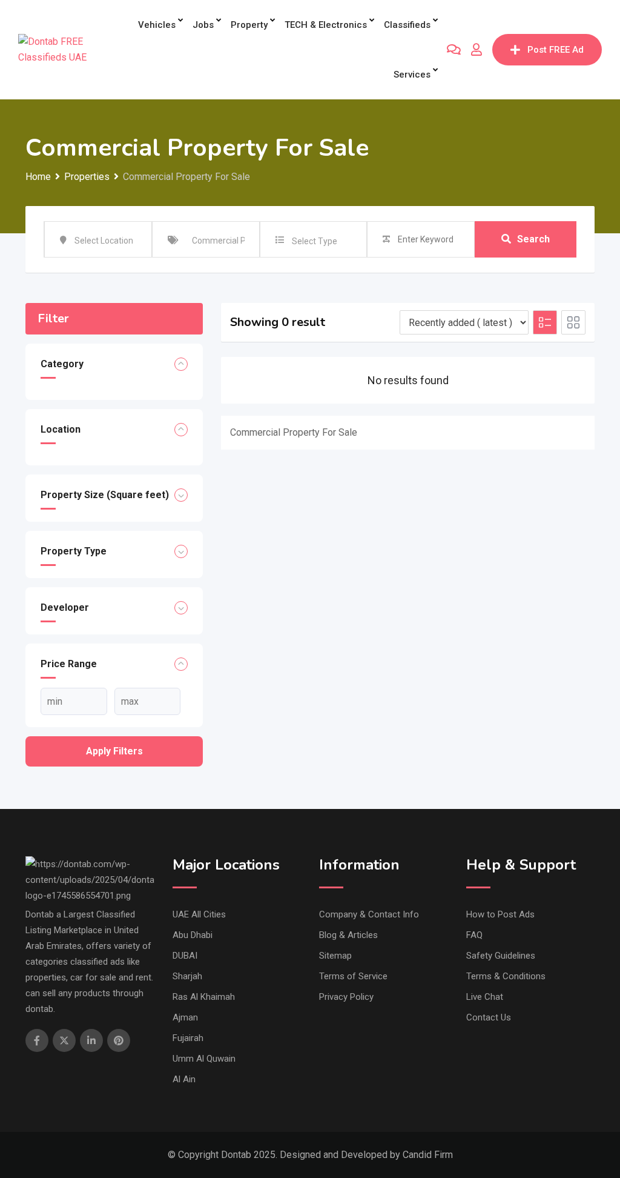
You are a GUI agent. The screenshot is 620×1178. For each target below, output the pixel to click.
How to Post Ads (500, 914)
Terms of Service (353, 976)
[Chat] (454, 50)
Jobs (203, 24)
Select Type (314, 241)
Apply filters (114, 751)
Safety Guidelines (500, 955)
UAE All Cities (199, 914)
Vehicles (157, 24)
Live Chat (484, 996)
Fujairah (188, 1038)
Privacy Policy (346, 996)
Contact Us (488, 1017)
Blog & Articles (348, 935)
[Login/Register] (476, 50)
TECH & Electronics (326, 24)
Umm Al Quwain (204, 1058)
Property (249, 24)
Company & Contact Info (369, 914)
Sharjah (187, 976)
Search (533, 239)
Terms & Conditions (506, 976)
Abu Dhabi (193, 935)
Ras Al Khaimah (204, 996)
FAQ (474, 935)
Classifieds (407, 24)
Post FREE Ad (555, 49)
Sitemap (335, 955)
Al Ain (184, 1079)
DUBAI (185, 955)
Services (412, 74)
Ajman (185, 1017)
